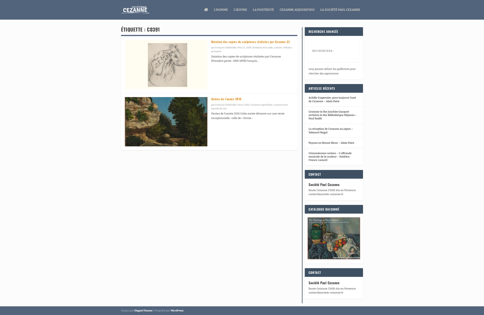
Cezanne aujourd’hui (297, 10)
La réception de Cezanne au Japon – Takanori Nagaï (331, 130)
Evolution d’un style (263, 47)
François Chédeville (225, 47)
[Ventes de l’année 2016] (166, 122)
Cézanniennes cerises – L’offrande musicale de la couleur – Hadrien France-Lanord (330, 157)
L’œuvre (240, 10)
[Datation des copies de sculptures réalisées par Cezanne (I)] (166, 64)
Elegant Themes (143, 310)
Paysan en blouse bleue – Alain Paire (331, 142)
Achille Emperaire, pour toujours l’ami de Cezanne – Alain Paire (332, 99)
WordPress (177, 310)
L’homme (221, 10)
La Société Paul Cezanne (340, 10)
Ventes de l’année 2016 (226, 99)
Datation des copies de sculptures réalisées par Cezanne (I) (250, 41)
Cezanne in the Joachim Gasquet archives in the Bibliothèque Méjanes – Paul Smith (333, 115)
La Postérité (263, 10)
